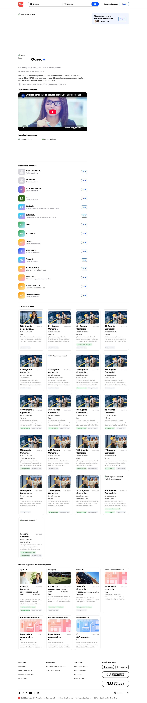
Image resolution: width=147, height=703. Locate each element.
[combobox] (46, 4)
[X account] (34, 693)
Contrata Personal (111, 4)
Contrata (21, 666)
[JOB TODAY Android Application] (122, 667)
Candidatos (22, 678)
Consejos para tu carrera (55, 666)
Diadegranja (52, 569)
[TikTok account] (19, 693)
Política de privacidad (66, 698)
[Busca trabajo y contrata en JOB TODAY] (20, 4)
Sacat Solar (80, 569)
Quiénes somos (80, 670)
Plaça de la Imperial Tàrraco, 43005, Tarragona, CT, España (44, 84)
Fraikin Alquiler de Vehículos (114, 569)
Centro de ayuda (80, 678)
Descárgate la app (81, 666)
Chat (84, 172)
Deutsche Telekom (82, 617)
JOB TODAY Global (53, 670)
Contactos (78, 674)
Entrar (124, 4)
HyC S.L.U (23, 569)
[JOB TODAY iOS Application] (108, 667)
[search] (95, 4)
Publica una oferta (25, 670)
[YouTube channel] (30, 693)
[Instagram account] (23, 693)
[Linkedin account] (38, 693)
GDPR (96, 698)
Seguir (122, 19)
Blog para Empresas (25, 674)
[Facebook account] (26, 693)
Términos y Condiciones (83, 698)
